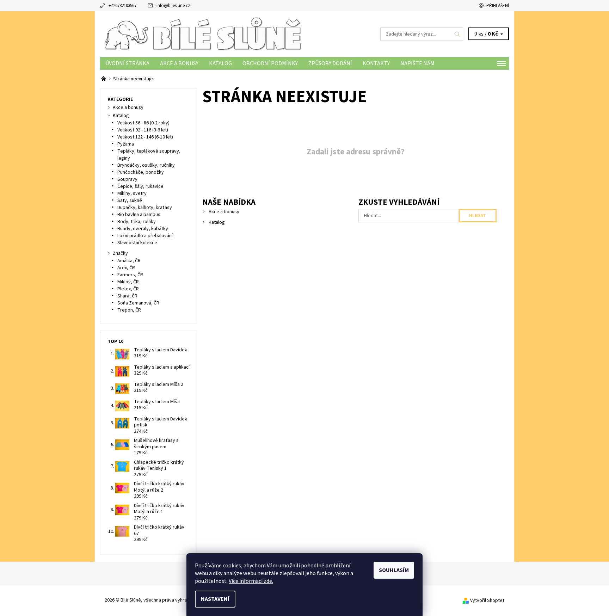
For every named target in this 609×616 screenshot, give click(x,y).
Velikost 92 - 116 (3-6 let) (142, 130)
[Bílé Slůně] (202, 34)
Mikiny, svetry (132, 193)
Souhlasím (394, 570)
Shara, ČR (127, 296)
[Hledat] (457, 34)
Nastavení (215, 599)
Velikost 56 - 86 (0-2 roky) (143, 123)
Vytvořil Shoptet (487, 600)
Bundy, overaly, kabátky (142, 228)
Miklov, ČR (128, 281)
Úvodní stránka (127, 63)
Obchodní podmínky (270, 63)
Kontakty (376, 63)
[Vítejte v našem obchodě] (104, 78)
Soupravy (127, 179)
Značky (120, 253)
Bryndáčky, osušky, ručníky (146, 165)
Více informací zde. (251, 581)
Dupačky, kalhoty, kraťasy (144, 207)
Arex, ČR (126, 267)
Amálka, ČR (129, 260)
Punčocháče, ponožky (140, 172)
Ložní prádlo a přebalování (145, 235)
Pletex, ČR (128, 288)
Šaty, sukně (129, 200)
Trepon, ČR (129, 310)
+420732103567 (122, 5)
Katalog (220, 63)
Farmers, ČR (130, 274)
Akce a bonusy (179, 63)
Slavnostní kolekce (137, 242)
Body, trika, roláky (136, 221)
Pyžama (125, 144)
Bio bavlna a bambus (138, 214)
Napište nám (417, 63)
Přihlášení (497, 5)
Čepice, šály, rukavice (140, 186)
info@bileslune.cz (173, 5)
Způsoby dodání (330, 63)
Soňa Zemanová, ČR (138, 303)
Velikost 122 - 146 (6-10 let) (145, 137)
